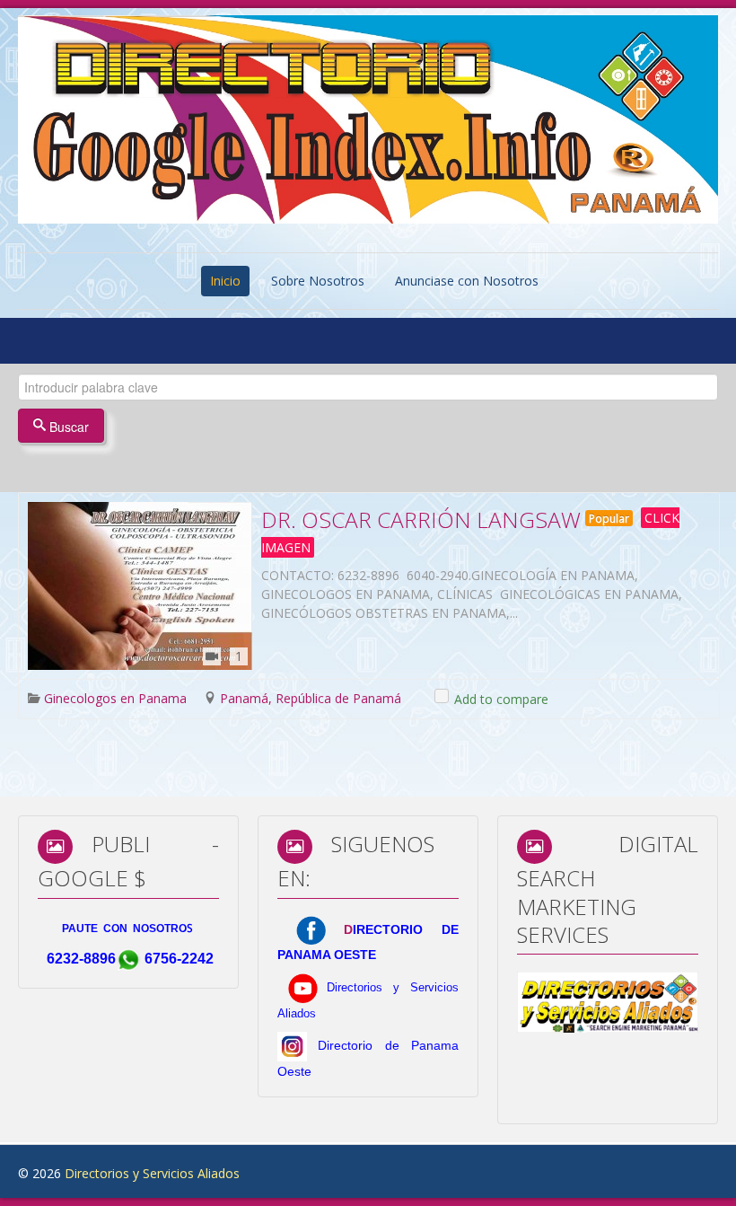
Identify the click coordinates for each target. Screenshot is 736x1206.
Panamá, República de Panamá (310, 698)
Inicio (225, 280)
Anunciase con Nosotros (467, 280)
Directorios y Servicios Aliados (152, 1173)
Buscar (67, 427)
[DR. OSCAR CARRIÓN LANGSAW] (140, 586)
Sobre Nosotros (317, 280)
